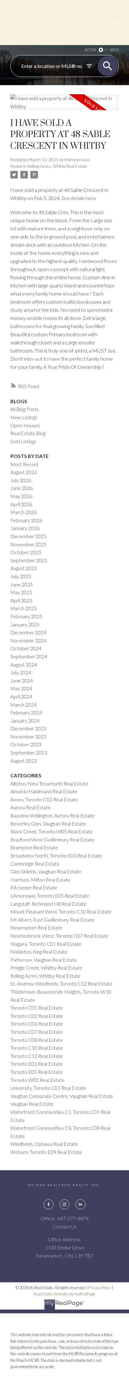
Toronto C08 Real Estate (36, 1040)
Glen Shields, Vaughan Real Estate (45, 871)
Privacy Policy (99, 1287)
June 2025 (21, 584)
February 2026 (26, 520)
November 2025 (28, 544)
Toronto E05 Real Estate (36, 1072)
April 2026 (21, 504)
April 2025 (21, 600)
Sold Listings (23, 441)
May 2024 (21, 688)
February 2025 (26, 616)
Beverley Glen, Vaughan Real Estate (48, 823)
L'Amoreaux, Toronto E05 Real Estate (49, 895)
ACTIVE (90, 50)
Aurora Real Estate (30, 807)
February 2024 (26, 712)
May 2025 (21, 592)
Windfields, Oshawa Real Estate (44, 1144)
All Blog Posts (24, 409)
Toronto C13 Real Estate (36, 1056)
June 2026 (21, 488)
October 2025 (25, 552)
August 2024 (23, 664)
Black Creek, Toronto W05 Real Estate (51, 831)
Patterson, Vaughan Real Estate (43, 960)
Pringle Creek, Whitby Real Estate (46, 967)
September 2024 (28, 656)
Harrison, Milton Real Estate (40, 880)
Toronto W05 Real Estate (37, 1080)
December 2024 (28, 632)
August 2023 (23, 761)
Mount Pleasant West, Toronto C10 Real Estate (60, 911)
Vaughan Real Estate (32, 1104)
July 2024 (20, 672)
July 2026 (20, 480)
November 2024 (28, 640)
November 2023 (28, 736)
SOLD (114, 50)
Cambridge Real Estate (34, 864)
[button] (49, 1204)
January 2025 (24, 624)
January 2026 (24, 528)
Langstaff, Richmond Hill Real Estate (48, 904)
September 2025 (28, 560)
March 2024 (23, 705)
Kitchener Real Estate (33, 887)
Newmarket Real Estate (36, 927)
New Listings (24, 417)
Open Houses (25, 425)
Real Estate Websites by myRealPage (64, 1293)
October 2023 (25, 744)
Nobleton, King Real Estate (39, 952)
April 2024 (21, 696)
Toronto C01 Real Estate (36, 1008)
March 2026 (23, 512)
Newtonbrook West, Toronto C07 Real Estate (59, 936)
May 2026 (21, 496)
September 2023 (28, 752)
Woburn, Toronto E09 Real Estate (46, 1152)
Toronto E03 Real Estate (36, 1064)
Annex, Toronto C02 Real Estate (44, 799)
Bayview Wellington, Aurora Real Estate (52, 815)
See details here (78, 198)
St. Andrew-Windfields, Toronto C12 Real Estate (61, 983)
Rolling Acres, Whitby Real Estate (57, 166)
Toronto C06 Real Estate (36, 1024)
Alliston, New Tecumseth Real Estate (49, 783)
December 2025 (28, 536)
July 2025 (20, 576)
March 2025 (23, 608)
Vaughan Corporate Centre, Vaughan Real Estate (61, 1096)
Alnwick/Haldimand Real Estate (43, 791)
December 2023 (28, 728)
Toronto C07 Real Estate (36, 1032)
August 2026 (23, 472)
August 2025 (23, 568)
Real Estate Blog (27, 433)
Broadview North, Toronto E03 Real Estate (56, 855)
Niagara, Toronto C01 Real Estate (45, 944)
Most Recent (24, 464)
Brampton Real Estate (34, 847)
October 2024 (25, 648)
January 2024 (24, 720)
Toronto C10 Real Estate (36, 1048)
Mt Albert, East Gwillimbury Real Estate (52, 920)
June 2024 (21, 680)
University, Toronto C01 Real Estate (48, 1088)
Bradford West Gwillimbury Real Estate (52, 839)
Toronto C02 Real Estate (36, 1016)
